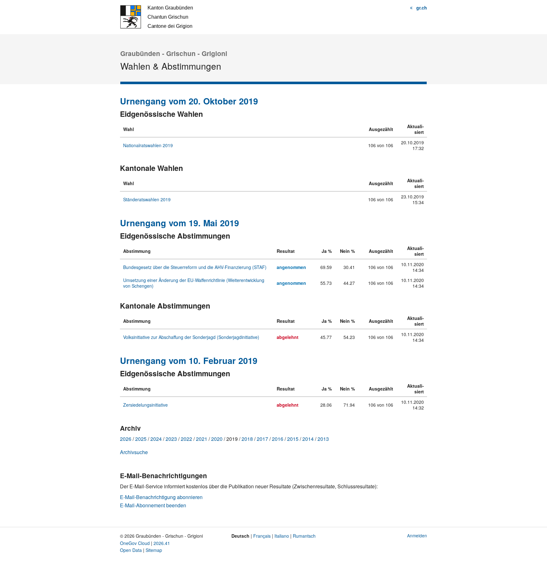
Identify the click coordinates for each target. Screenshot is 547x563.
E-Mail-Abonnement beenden (153, 505)
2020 (217, 438)
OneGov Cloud (135, 543)
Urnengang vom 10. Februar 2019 (188, 360)
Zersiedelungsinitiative (145, 405)
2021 (201, 438)
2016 (277, 438)
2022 (186, 438)
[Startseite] (156, 16)
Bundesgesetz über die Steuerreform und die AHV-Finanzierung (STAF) (195, 267)
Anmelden (417, 535)
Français (262, 536)
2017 (262, 438)
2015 (293, 438)
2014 (308, 438)
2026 (125, 438)
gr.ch (421, 7)
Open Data (131, 550)
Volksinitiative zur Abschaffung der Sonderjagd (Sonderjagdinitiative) (191, 337)
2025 (141, 438)
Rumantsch (304, 536)
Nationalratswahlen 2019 (148, 145)
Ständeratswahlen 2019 (147, 199)
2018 (247, 438)
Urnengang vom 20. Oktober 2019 (189, 101)
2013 (323, 438)
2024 (156, 438)
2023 (171, 438)
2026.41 (162, 543)
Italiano (281, 536)
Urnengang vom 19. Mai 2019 (179, 223)
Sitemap (154, 550)
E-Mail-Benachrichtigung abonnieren (161, 497)
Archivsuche (134, 452)
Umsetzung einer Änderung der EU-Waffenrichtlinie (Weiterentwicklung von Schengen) (193, 283)
